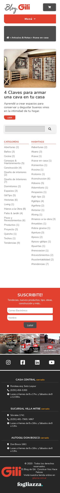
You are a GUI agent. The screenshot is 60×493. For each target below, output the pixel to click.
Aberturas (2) (11, 147)
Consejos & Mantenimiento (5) (14, 162)
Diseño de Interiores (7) (15, 180)
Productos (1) (11, 225)
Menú (29, 19)
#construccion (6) (40, 178)
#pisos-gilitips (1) (41, 241)
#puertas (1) (38, 246)
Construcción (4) (13, 167)
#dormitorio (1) (39, 187)
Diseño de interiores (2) (15, 173)
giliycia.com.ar (39, 478)
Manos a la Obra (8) (15, 209)
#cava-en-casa (40, 37)
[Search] (50, 129)
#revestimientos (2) (42, 255)
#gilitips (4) (37, 201)
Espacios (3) (11, 191)
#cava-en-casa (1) (41, 160)
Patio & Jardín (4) (13, 213)
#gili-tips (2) (38, 196)
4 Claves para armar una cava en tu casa (25, 94)
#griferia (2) (37, 205)
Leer (9, 117)
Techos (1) (10, 238)
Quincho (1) (10, 234)
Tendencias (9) (12, 243)
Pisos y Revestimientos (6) (14, 219)
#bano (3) (36, 151)
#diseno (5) (37, 183)
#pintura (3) (37, 232)
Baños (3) (9, 151)
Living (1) (9, 204)
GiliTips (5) (10, 195)
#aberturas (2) (39, 147)
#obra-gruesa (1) (40, 228)
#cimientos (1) (39, 165)
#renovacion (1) (40, 250)
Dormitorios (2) (12, 186)
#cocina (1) (37, 169)
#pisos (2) (37, 237)
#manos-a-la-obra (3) (43, 219)
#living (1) (36, 214)
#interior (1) (37, 210)
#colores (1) (38, 174)
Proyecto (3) (11, 229)
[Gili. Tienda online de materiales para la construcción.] (10, 472)
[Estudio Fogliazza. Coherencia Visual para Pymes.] (30, 485)
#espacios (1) (39, 192)
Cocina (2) (9, 156)
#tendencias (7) (40, 264)
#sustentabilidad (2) (42, 259)
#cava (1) (36, 156)
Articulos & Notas (21, 37)
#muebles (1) (38, 223)
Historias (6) (11, 200)
